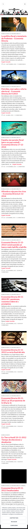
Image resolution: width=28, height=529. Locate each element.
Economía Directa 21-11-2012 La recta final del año (13, 351)
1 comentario (18, 115)
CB (4, 64)
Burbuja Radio (5, 33)
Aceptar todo (14, 518)
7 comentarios (21, 64)
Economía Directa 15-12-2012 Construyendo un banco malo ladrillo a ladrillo (13, 244)
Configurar (14, 525)
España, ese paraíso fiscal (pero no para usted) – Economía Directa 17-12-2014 (12, 143)
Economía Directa (15, 33)
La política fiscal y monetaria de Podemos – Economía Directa (13, 38)
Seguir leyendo (5, 62)
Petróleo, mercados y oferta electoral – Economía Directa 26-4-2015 (13, 91)
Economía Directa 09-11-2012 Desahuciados (12, 489)
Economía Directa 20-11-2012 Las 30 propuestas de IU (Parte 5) (13, 400)
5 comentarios (20, 217)
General (23, 485)
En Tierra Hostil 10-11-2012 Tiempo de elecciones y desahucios (13, 439)
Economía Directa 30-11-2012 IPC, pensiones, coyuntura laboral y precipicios (12, 300)
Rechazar (14, 521)
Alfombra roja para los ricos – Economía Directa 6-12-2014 (13, 193)
